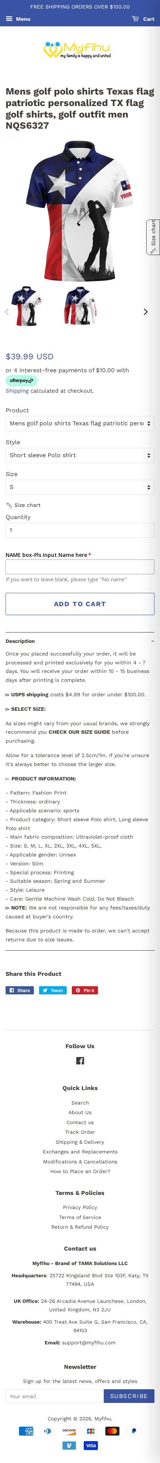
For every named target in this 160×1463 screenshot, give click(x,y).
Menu (23, 19)
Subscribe (129, 1396)
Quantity (18, 517)
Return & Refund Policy (80, 1227)
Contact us (80, 1122)
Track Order (80, 1132)
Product (17, 410)
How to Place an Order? (80, 1171)
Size (11, 474)
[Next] (145, 311)
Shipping (17, 390)
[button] (23, 505)
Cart (148, 19)
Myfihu (103, 1418)
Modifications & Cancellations (80, 1162)
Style (13, 442)
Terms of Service (80, 1217)
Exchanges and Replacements (80, 1152)
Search (80, 1103)
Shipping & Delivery (80, 1142)
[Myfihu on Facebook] (80, 1062)
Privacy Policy (80, 1207)
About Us (80, 1112)
